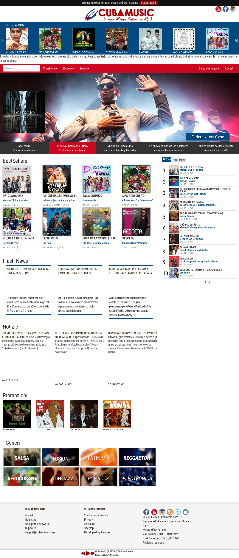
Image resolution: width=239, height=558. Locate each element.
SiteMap (89, 528)
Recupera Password (37, 524)
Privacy (88, 519)
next (92, 553)
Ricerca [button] (67, 68)
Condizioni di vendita (96, 515)
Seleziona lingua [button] (208, 68)
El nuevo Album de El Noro (72, 148)
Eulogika (106, 532)
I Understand (148, 2)
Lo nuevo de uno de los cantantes (168, 148)
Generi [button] (83, 68)
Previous (2, 40)
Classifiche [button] (49, 68)
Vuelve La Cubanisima (120, 148)
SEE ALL (208, 282)
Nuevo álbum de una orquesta (216, 148)
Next (237, 40)
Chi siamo (89, 524)
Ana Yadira (24, 148)
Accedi (229, 68)
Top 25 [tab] (167, 159)
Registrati (30, 519)
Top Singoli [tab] (178, 160)
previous (83, 553)
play (87, 553)
